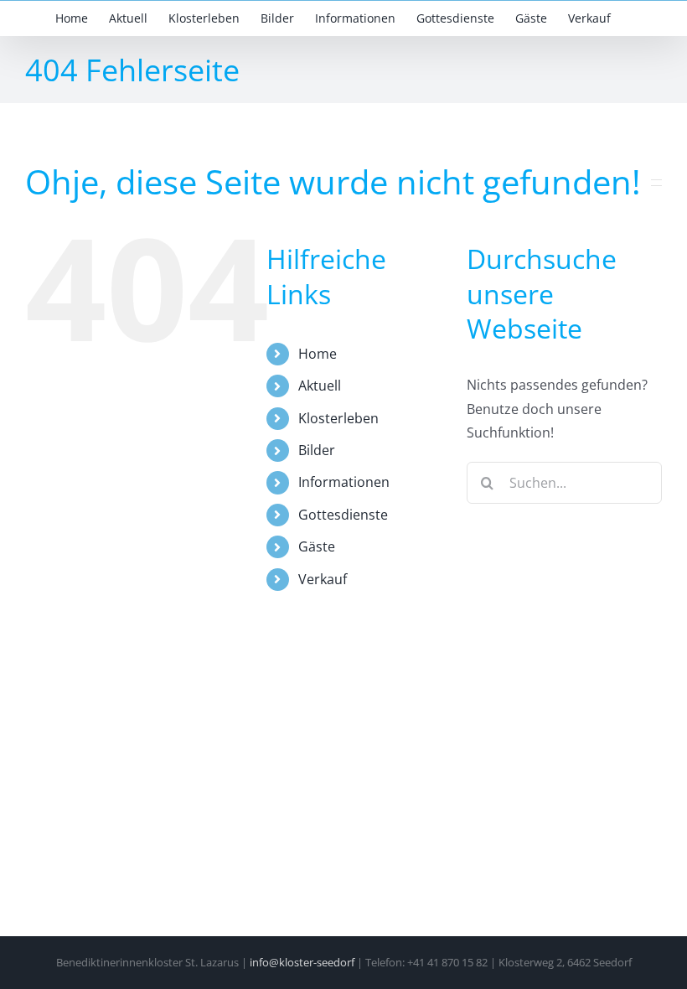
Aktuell (319, 385)
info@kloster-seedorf (302, 962)
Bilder (316, 450)
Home (317, 353)
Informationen (344, 482)
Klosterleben (338, 418)
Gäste (316, 546)
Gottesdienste (343, 514)
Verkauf (322, 579)
